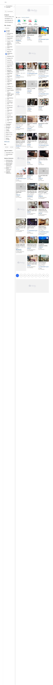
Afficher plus (6, 141)
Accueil (19, 17)
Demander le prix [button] (44, 39)
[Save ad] (25, 29)
